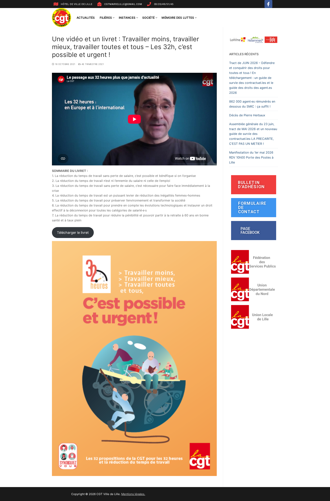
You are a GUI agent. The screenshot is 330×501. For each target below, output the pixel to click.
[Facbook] (268, 4)
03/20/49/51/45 (163, 4)
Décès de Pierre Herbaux (247, 115)
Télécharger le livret (73, 233)
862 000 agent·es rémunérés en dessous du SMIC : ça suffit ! (252, 104)
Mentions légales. (133, 494)
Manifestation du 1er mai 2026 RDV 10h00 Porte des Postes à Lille (251, 157)
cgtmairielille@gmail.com (123, 4)
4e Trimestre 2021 (92, 64)
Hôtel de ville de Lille (76, 4)
